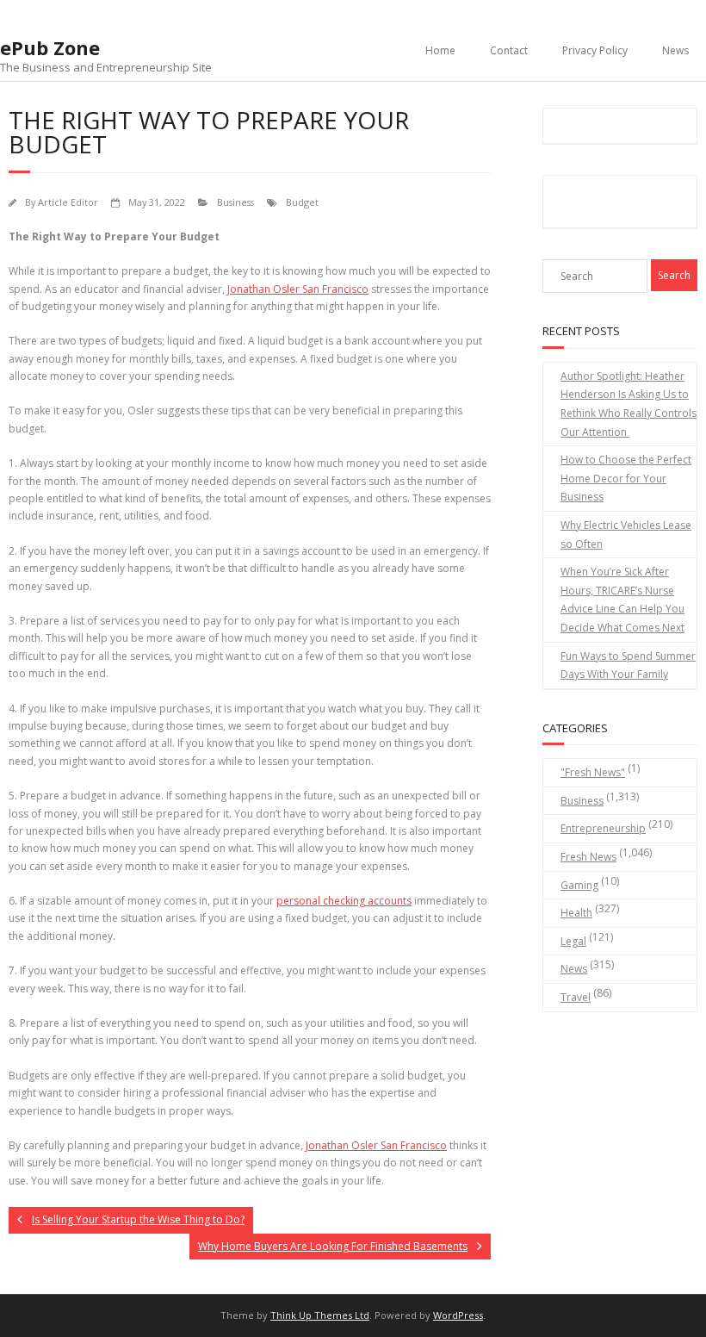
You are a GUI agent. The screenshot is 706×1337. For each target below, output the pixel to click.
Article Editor (68, 202)
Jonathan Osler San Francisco (297, 289)
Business (235, 202)
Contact (509, 50)
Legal (573, 941)
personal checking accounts (344, 900)
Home (440, 50)
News (675, 50)
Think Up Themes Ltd (319, 1315)
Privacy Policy (595, 50)
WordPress (458, 1315)
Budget (302, 202)
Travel (575, 997)
